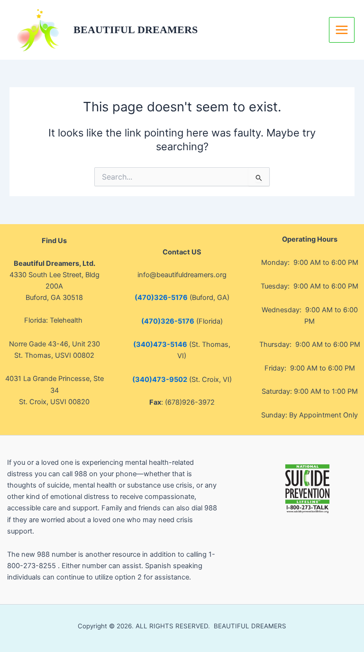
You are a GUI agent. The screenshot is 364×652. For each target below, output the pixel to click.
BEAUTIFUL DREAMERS (135, 30)
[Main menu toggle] (342, 30)
